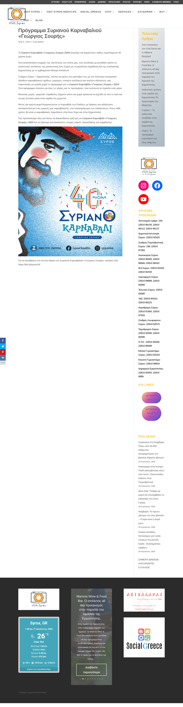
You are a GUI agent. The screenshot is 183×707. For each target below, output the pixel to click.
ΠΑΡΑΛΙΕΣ (137, 2)
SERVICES (124, 12)
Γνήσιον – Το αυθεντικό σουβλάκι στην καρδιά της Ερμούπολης (149, 118)
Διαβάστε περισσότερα (91, 670)
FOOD (176, 2)
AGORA (92, 2)
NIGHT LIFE (67, 2)
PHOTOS (127, 2)
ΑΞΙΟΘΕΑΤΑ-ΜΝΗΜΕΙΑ (161, 2)
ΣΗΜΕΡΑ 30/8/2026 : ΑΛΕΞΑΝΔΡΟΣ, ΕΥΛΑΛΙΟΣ (149, 563)
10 (102, 678)
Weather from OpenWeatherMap (39, 669)
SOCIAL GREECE (90, 12)
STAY (108, 12)
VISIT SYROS (32, 12)
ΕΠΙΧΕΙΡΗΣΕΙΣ (80, 2)
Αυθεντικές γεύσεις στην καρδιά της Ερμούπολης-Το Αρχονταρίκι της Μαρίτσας (151, 97)
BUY (162, 12)
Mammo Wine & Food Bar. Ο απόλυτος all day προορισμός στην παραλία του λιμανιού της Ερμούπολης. (151, 73)
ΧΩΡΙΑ (147, 2)
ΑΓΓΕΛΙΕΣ (55, 2)
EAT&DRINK (145, 12)
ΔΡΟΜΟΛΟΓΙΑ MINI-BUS (151, 413)
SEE (26, 20)
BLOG (39, 20)
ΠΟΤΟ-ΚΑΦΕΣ (114, 2)
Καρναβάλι (38, 42)
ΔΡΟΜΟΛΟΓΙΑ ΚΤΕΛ (151, 397)
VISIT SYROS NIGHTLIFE (61, 12)
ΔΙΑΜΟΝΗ (102, 2)
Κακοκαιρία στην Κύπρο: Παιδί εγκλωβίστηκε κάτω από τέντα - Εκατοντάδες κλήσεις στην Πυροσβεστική (151, 474)
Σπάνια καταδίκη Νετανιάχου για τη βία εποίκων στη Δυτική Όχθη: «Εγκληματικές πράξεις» (149, 540)
